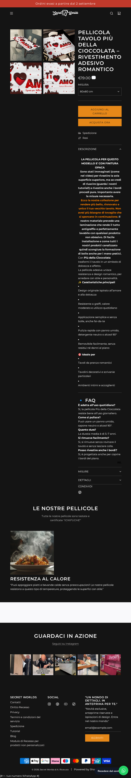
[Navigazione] (11, 13)
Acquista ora (99, 122)
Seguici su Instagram (65, 643)
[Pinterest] (57, 704)
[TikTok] (74, 704)
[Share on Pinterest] (80, 492)
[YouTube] (65, 704)
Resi (85, 138)
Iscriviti (97, 737)
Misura (83, 84)
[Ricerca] (111, 13)
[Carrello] (119, 13)
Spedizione (90, 133)
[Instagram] (49, 704)
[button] (16, 665)
